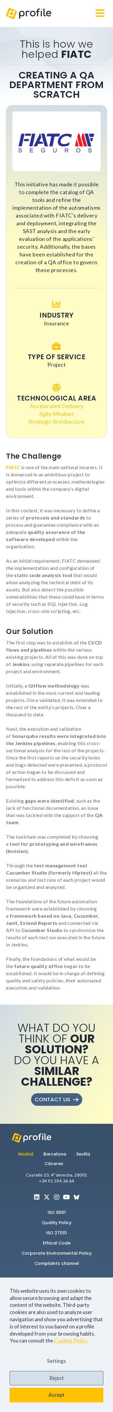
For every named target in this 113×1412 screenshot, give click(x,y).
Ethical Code (57, 1243)
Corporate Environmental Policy (57, 1253)
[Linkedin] (37, 1197)
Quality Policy (56, 1223)
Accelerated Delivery (56, 406)
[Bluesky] (76, 1197)
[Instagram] (56, 1197)
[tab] (28, 1154)
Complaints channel (56, 1263)
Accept (56, 1395)
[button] (100, 13)
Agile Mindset (56, 413)
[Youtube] (66, 1197)
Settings (56, 1361)
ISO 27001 (56, 1233)
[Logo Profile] (28, 13)
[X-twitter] (46, 1197)
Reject (56, 1378)
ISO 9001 (57, 1212)
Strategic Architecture (56, 421)
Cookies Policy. (71, 1340)
